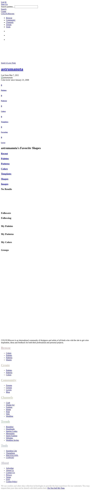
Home (8, 409)
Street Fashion (11, 436)
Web (8, 414)
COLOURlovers (7, 14)
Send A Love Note (8, 63)
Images (4, 184)
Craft (8, 403)
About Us (10, 470)
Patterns (4, 101)
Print (8, 412)
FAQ (8, 479)
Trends (8, 25)
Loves (3, 143)
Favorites (4, 132)
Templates (4, 122)
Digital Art (10, 405)
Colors (3, 111)
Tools (8, 27)
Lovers (9, 390)
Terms (8, 477)
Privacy (9, 475)
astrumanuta (12, 69)
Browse (9, 18)
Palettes (3, 90)
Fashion (9, 407)
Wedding (9, 416)
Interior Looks (11, 431)
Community (10, 20)
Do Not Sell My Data (56, 488)
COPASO (10, 458)
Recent (4, 153)
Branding (9, 427)
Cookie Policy (11, 482)
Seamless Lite (11, 451)
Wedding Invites (12, 440)
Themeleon (10, 453)
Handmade (10, 429)
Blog (8, 392)
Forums (9, 385)
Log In (3, 2)
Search (3, 9)
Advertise (10, 468)
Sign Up (4, 4)
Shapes (4, 179)
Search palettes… (8, 7)
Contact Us (10, 473)
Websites (9, 438)
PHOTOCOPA (12, 455)
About (5, 462)
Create (3, 11)
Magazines (10, 433)
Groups (9, 388)
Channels (9, 22)
